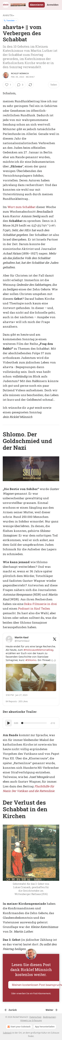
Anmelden (53, 4)
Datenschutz (35, 1017)
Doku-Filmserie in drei (40, 604)
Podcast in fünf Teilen (34, 608)
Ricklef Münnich (20, 73)
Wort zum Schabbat (21, 207)
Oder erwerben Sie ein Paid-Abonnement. (31, 993)
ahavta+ (8, 15)
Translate (10, 20)
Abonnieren (36, 4)
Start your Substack (20, 1026)
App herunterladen (45, 1026)
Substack (7, 1032)
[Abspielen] (8, 723)
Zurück (13, 1009)
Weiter (49, 1009)
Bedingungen (49, 1017)
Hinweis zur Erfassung (31, 1020)
